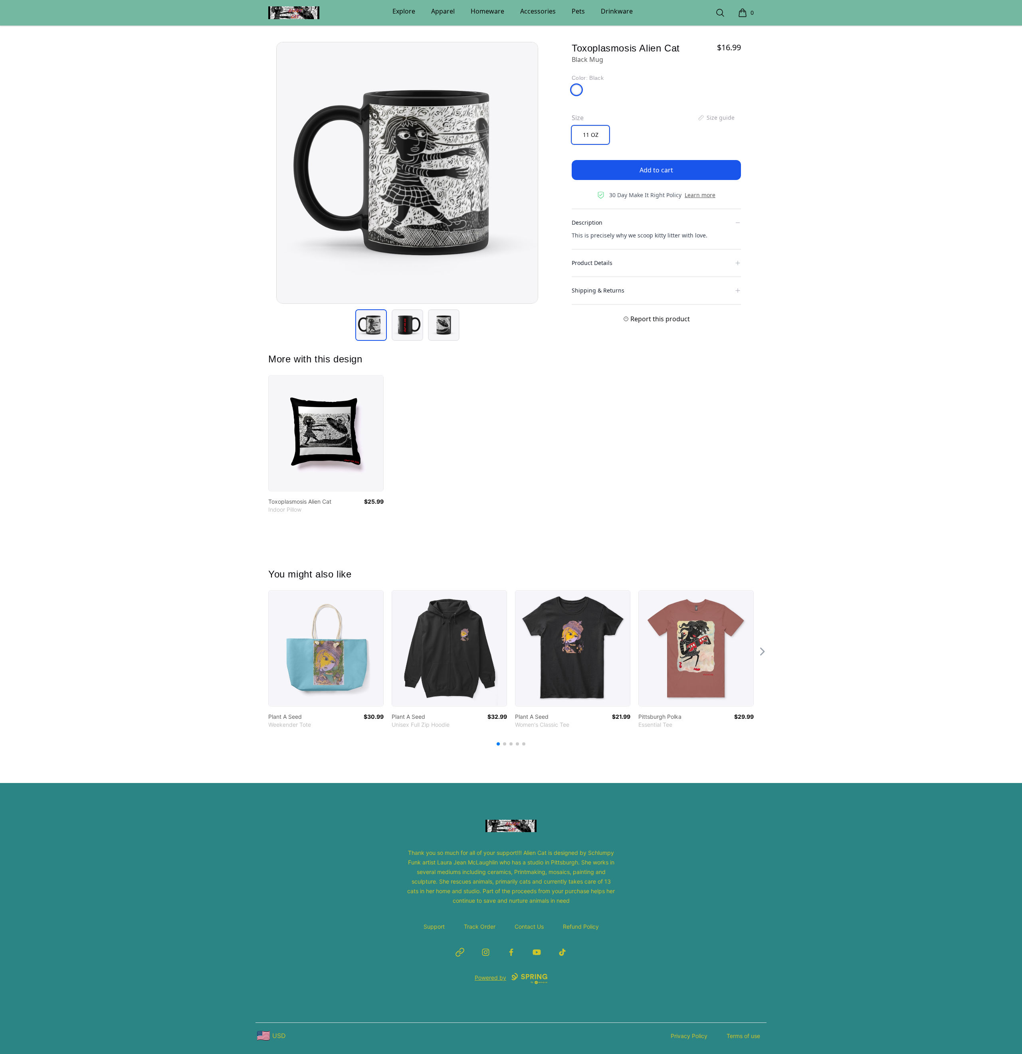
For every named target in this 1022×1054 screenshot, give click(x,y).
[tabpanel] (407, 173)
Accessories (538, 11)
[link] (326, 433)
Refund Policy (581, 926)
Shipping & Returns (598, 290)
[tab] (371, 325)
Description (587, 222)
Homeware (487, 11)
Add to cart (656, 170)
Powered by (490, 977)
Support (434, 926)
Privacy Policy (689, 1035)
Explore (403, 11)
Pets (578, 11)
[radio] (590, 135)
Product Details (592, 263)
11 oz (590, 134)
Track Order (479, 926)
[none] (716, 118)
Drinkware (617, 11)
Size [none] (578, 117)
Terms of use (743, 1035)
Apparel (443, 11)
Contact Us (529, 926)
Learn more (700, 195)
